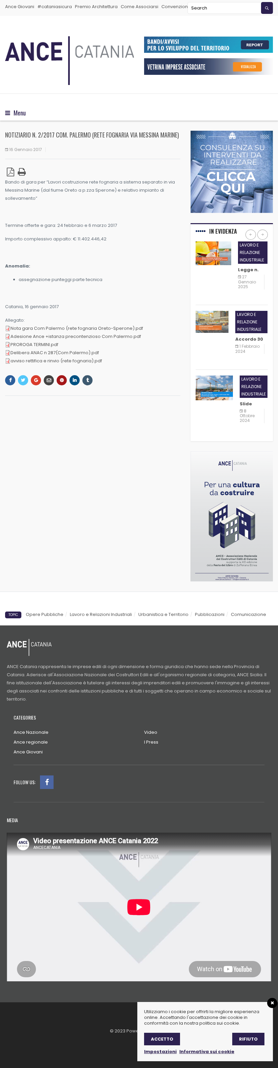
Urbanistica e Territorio (163, 614)
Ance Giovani (19, 6)
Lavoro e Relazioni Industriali (101, 614)
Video (150, 732)
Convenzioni (175, 6)
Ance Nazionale (31, 732)
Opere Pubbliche (44, 614)
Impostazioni (160, 1051)
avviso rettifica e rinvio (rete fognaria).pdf (56, 361)
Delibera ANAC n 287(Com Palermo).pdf (55, 352)
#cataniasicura (54, 6)
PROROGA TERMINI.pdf (34, 344)
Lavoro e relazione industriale (252, 252)
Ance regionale (31, 742)
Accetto (162, 1039)
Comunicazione (248, 614)
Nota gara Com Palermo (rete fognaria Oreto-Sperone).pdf (77, 328)
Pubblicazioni (209, 614)
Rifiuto (248, 1039)
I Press (151, 742)
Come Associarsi (139, 6)
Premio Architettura (96, 6)
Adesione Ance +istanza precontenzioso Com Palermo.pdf (76, 336)
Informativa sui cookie (206, 1051)
